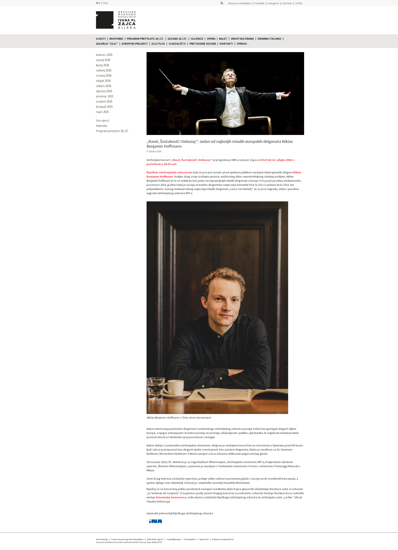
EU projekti (190, 539)
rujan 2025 (102, 112)
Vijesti (101, 38)
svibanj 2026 (103, 70)
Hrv (98, 2)
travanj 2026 (103, 75)
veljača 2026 (103, 86)
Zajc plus (158, 43)
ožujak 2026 (103, 81)
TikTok (298, 3)
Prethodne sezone (202, 43)
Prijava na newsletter (239, 3)
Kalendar (101, 126)
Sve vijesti (102, 120)
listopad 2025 (104, 107)
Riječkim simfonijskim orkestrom (169, 172)
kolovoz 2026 (104, 55)
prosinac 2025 (104, 96)
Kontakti (226, 43)
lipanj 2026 (102, 65)
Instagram (273, 3)
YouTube (287, 3)
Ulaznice (197, 38)
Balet (223, 38)
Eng (105, 2)
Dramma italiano (269, 38)
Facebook (259, 3)
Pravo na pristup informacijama (127, 539)
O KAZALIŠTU (177, 43)
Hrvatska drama (242, 38)
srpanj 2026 (103, 60)
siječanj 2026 (104, 91)
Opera (211, 38)
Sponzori (204, 539)
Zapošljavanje (174, 539)
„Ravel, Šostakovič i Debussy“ (191, 160)
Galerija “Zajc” (107, 43)
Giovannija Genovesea (171, 497)
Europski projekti (135, 43)
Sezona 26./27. (177, 38)
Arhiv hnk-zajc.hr (155, 539)
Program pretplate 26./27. (145, 38)
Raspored (116, 38)
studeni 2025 (104, 101)
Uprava (242, 43)
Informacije (102, 539)
